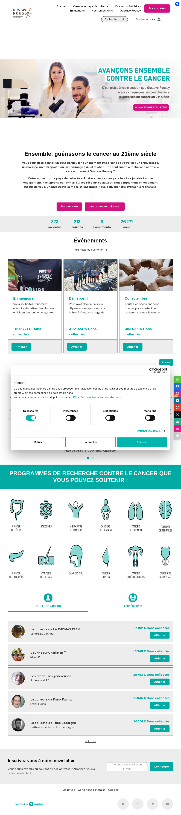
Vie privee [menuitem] (68, 790)
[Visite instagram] (138, 804)
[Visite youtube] (167, 804)
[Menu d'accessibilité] (177, 4)
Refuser (39, 442)
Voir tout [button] (90, 741)
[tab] (48, 604)
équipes (77, 224)
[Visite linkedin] (152, 804)
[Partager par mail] (177, 421)
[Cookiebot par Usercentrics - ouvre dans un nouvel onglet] (151, 370)
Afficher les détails (149, 430)
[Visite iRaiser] (29, 803)
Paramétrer (90, 442)
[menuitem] (61, 6)
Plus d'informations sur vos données (97, 397)
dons (127, 224)
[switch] (71, 418)
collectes (55, 224)
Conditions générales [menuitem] (91, 790)
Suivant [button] (166, 362)
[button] (88, 458)
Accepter (142, 442)
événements (102, 224)
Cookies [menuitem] (113, 790)
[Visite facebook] (123, 804)
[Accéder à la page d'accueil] (22, 13)
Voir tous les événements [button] (90, 249)
